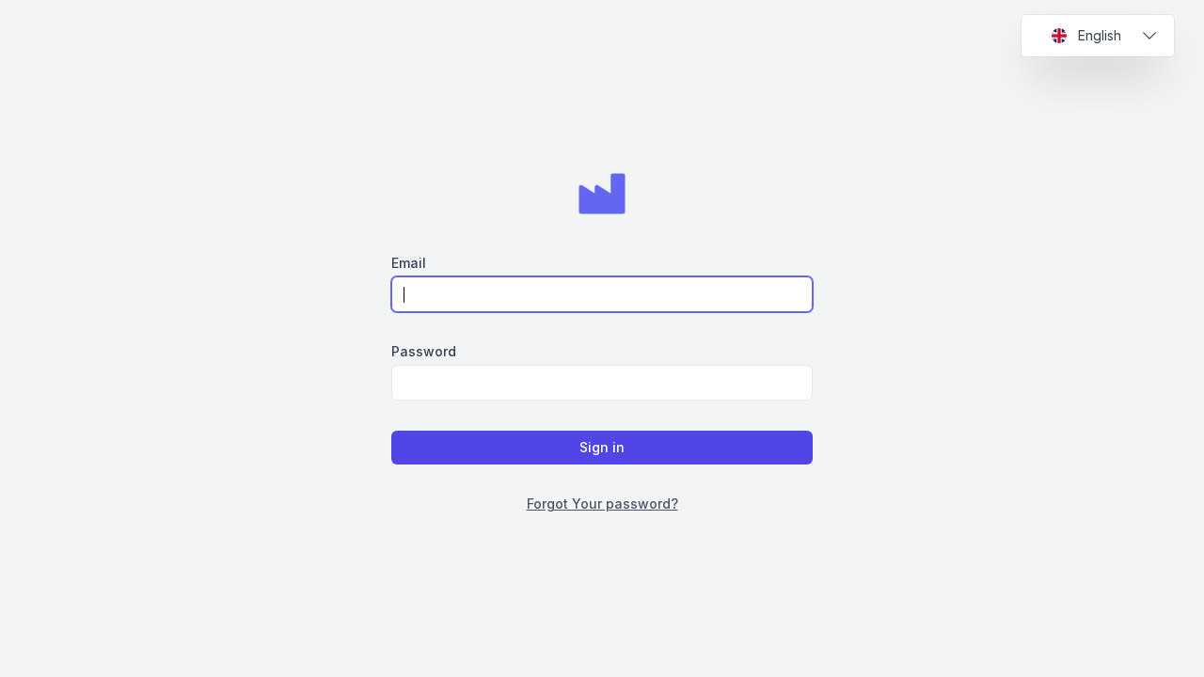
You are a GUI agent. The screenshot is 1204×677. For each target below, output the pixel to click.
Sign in (602, 447)
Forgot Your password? (602, 504)
